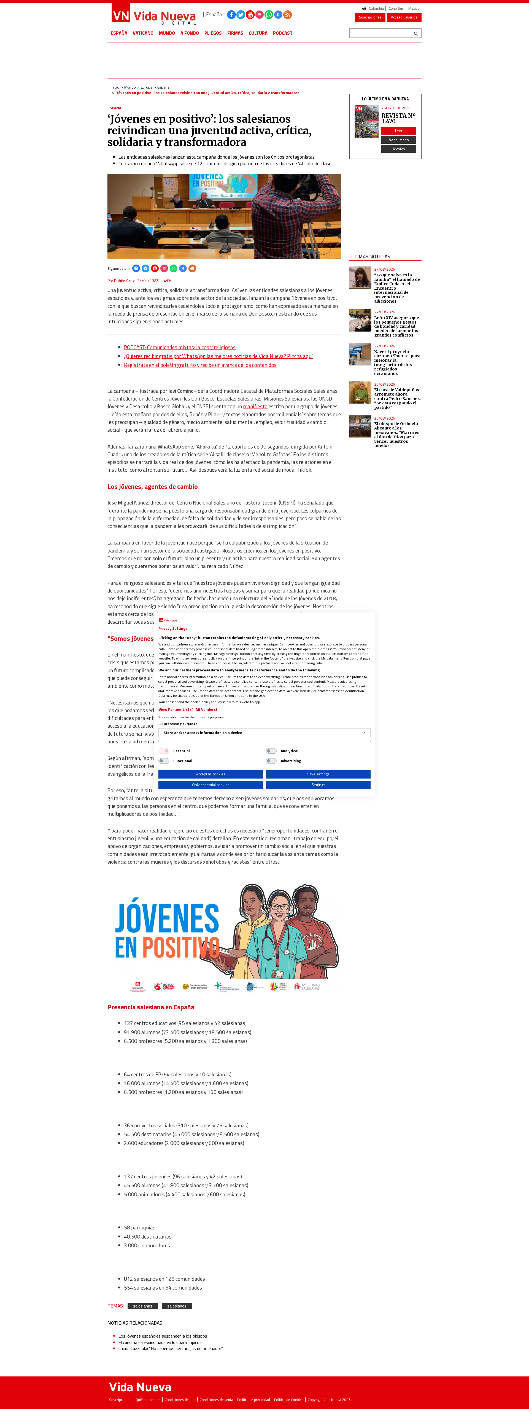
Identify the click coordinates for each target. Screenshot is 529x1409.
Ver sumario (399, 140)
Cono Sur (396, 8)
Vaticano (143, 33)
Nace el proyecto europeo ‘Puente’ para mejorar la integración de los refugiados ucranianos (397, 362)
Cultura (258, 33)
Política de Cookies (289, 1399)
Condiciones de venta (216, 1399)
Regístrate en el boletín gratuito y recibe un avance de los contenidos (200, 365)
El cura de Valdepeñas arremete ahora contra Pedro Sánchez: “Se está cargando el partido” (397, 398)
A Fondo (189, 33)
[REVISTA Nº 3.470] (367, 121)
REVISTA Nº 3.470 (398, 118)
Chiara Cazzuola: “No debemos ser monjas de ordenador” (170, 1348)
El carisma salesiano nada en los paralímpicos (160, 1342)
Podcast (283, 33)
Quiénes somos (148, 1399)
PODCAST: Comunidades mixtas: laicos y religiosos (180, 347)
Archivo (399, 149)
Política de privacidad (253, 1399)
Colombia (376, 8)
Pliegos (213, 33)
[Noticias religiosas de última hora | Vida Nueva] (153, 14)
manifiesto (255, 406)
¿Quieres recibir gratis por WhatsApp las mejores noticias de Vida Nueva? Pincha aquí (218, 356)
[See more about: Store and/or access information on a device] (363, 732)
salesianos (177, 1306)
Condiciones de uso (180, 1399)
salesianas (142, 1306)
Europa (146, 87)
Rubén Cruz (124, 280)
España (119, 33)
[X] (145, 268)
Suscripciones (370, 17)
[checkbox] (163, 751)
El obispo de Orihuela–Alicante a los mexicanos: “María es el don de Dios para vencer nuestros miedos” (397, 434)
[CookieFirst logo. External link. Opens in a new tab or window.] (168, 620)
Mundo (167, 33)
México (414, 8)
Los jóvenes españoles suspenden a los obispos (162, 1336)
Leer (399, 131)
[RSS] (192, 268)
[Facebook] (136, 268)
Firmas (235, 33)
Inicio (115, 87)
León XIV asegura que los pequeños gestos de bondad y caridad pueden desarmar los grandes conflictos (396, 326)
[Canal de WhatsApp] (269, 14)
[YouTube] (155, 268)
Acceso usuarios (404, 17)
